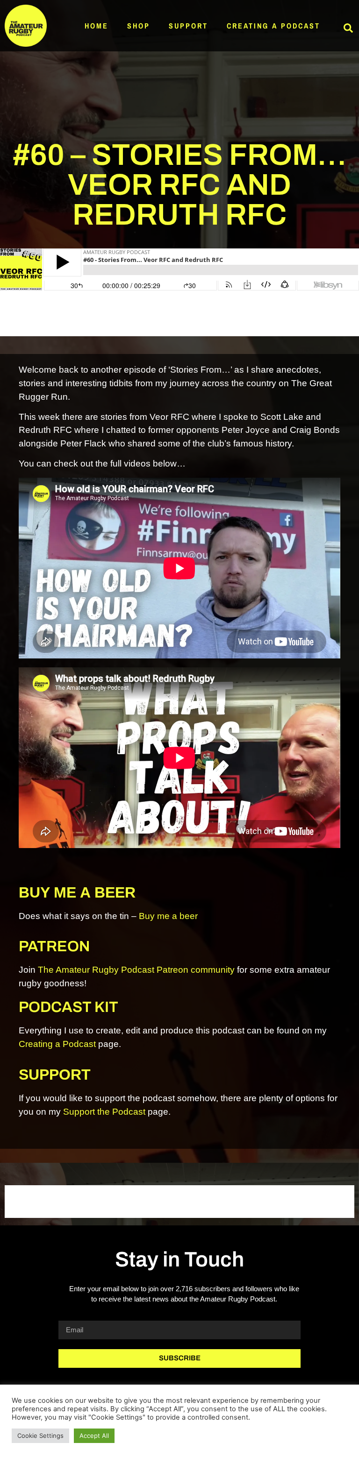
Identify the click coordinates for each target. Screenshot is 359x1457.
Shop (138, 26)
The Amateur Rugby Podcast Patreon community (136, 970)
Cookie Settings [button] (40, 1435)
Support (188, 26)
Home (96, 26)
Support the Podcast (104, 1112)
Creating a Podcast (273, 26)
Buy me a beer (168, 916)
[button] (348, 28)
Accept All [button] (94, 1435)
